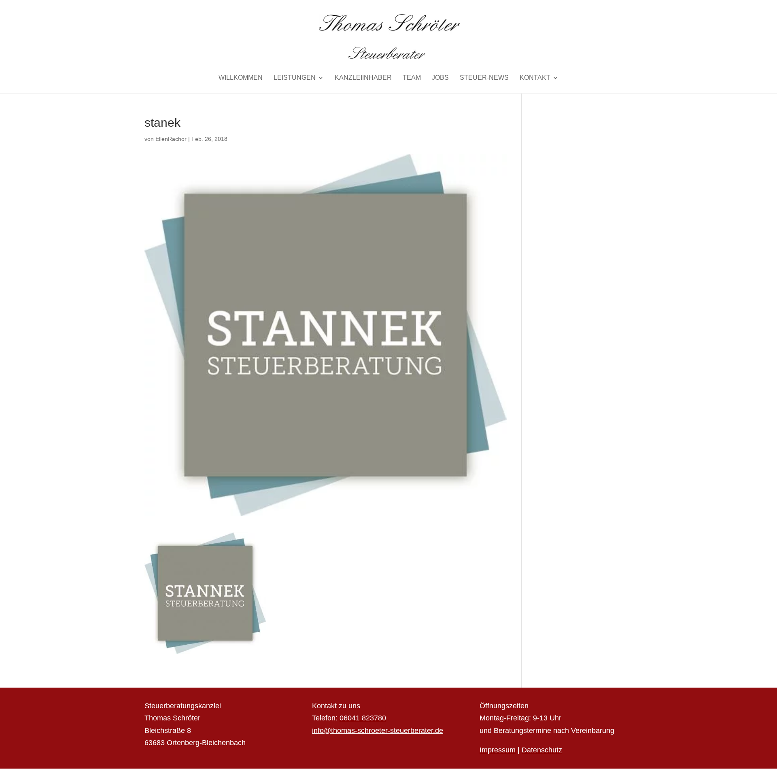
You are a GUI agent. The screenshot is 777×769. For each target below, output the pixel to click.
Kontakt (535, 78)
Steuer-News (484, 78)
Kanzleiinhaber (363, 78)
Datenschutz (542, 750)
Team (412, 78)
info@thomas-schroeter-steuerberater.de (377, 730)
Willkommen (241, 78)
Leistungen (295, 78)
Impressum (498, 750)
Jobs (440, 78)
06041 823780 (363, 718)
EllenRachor (171, 139)
